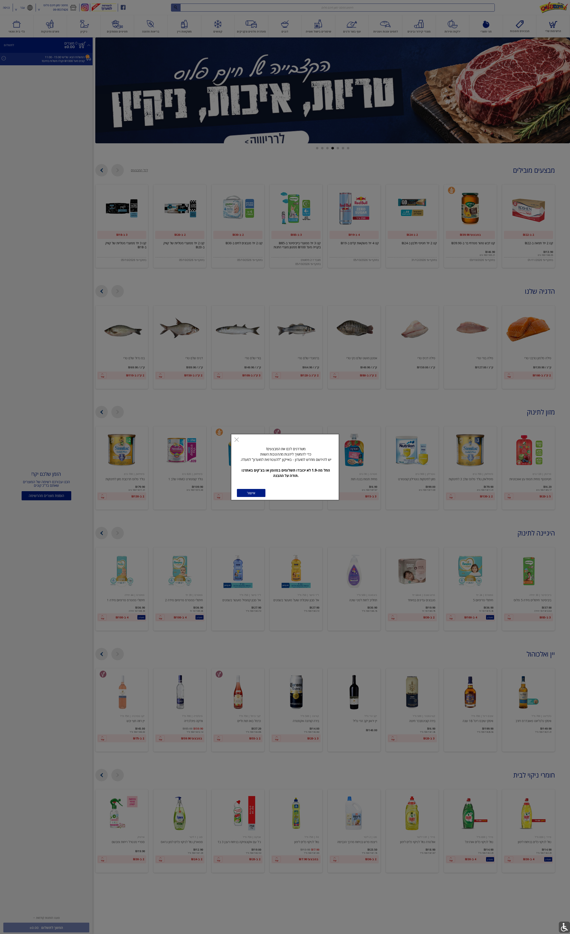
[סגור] (236, 440)
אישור (251, 493)
